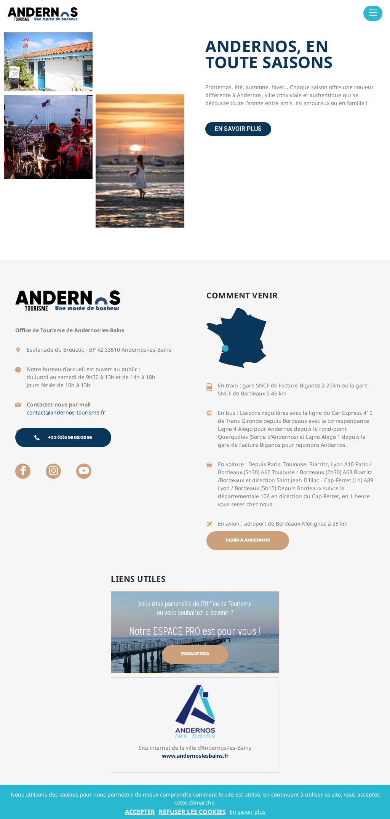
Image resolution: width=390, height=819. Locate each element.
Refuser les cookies (192, 811)
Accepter (140, 811)
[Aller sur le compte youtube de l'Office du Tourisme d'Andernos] (83, 471)
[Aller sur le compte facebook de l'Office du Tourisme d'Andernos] (22, 471)
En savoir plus (247, 811)
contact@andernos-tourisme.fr (66, 412)
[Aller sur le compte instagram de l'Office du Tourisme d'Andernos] (53, 471)
